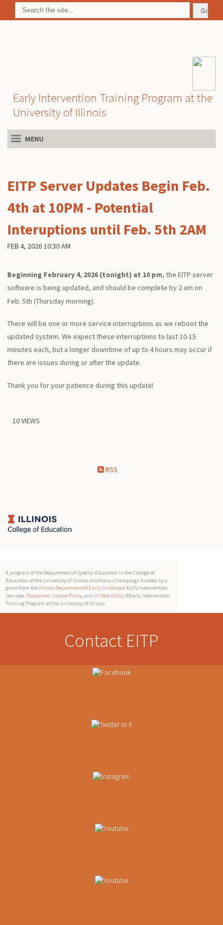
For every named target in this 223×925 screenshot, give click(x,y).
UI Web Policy (109, 595)
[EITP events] (111, 899)
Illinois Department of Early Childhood (82, 587)
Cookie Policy (67, 595)
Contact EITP (111, 640)
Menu (34, 139)
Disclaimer (38, 595)
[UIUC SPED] (17, 523)
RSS (111, 469)
